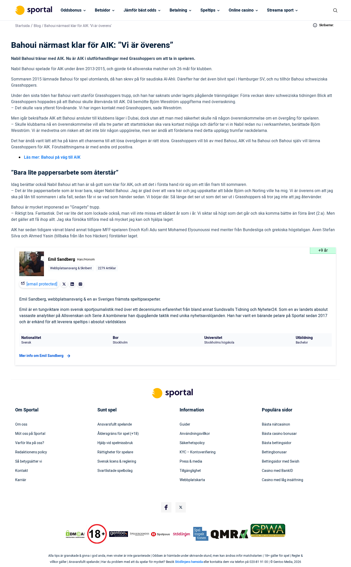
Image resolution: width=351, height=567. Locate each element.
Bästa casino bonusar (279, 433)
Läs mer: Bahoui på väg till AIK (52, 157)
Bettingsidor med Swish (280, 461)
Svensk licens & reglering (116, 461)
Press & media (191, 461)
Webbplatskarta (192, 480)
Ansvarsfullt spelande (114, 424)
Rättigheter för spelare (115, 452)
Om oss (21, 424)
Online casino (241, 10)
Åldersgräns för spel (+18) (118, 433)
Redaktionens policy (31, 452)
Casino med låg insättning (282, 480)
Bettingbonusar (274, 452)
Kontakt (21, 470)
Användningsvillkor (195, 433)
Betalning (178, 10)
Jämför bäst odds (140, 10)
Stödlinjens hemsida (189, 562)
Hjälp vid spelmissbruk (115, 443)
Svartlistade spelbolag (115, 470)
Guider (185, 424)
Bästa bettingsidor (276, 443)
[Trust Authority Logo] (118, 534)
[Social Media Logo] (166, 507)
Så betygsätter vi (28, 461)
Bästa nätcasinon (276, 424)
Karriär (20, 480)
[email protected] (41, 284)
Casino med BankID (277, 470)
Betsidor (102, 10)
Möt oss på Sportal (30, 433)
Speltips (207, 10)
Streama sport (280, 10)
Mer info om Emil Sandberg (41, 355)
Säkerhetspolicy (192, 443)
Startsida (22, 26)
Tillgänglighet (190, 470)
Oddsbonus (71, 10)
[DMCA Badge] (75, 534)
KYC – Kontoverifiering (198, 452)
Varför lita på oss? (29, 443)
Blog (37, 26)
